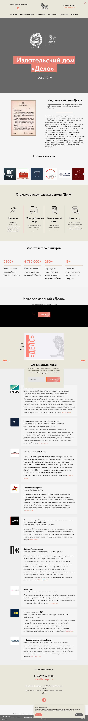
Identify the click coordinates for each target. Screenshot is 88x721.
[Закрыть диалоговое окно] (85, 3)
